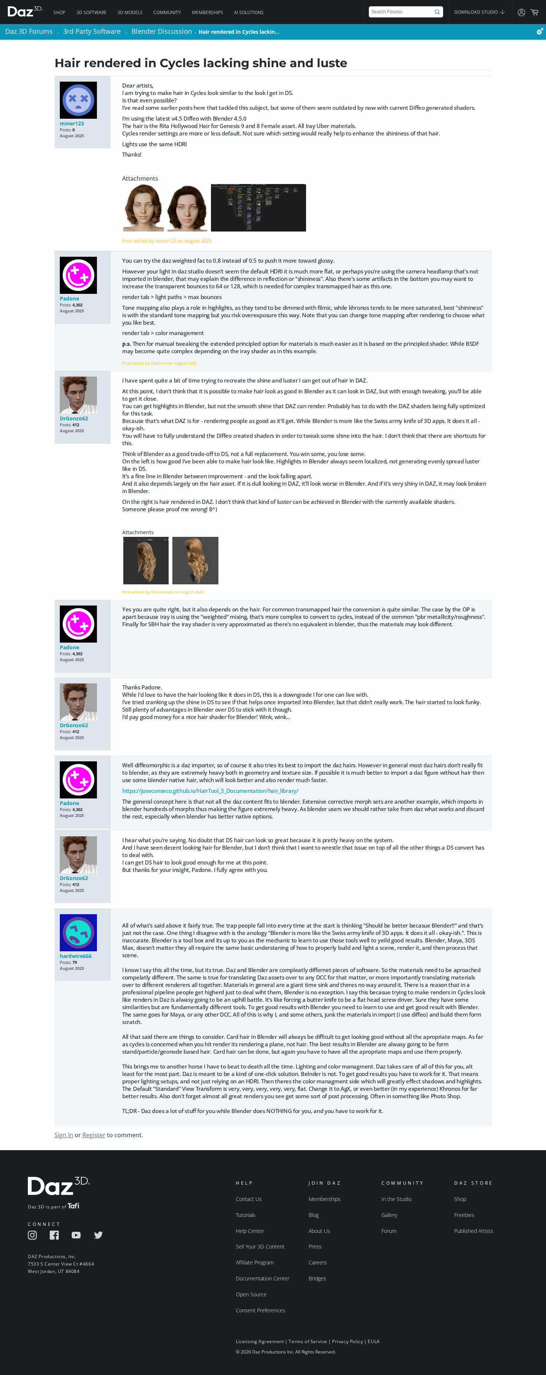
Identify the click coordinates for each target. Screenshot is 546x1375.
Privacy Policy (347, 1341)
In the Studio (396, 1198)
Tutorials (246, 1214)
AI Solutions (249, 12)
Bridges (317, 1278)
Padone (69, 298)
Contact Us (249, 1198)
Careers (318, 1262)
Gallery (389, 1214)
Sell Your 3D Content (260, 1246)
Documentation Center (262, 1278)
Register (93, 1135)
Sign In (64, 1135)
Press (315, 1246)
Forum (388, 1230)
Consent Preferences (260, 1310)
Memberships (207, 12)
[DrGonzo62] (82, 396)
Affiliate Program (255, 1262)
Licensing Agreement (260, 1341)
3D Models (130, 12)
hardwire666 (76, 955)
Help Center (250, 1230)
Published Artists (473, 1230)
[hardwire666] (82, 933)
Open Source (251, 1294)
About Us (319, 1230)
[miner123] (82, 101)
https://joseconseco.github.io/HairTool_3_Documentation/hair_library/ (210, 790)
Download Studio (476, 12)
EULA (374, 1341)
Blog (314, 1214)
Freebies (464, 1214)
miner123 (72, 123)
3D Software (92, 12)
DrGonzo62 (74, 418)
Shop (59, 12)
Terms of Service (308, 1341)
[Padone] (82, 276)
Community (167, 12)
